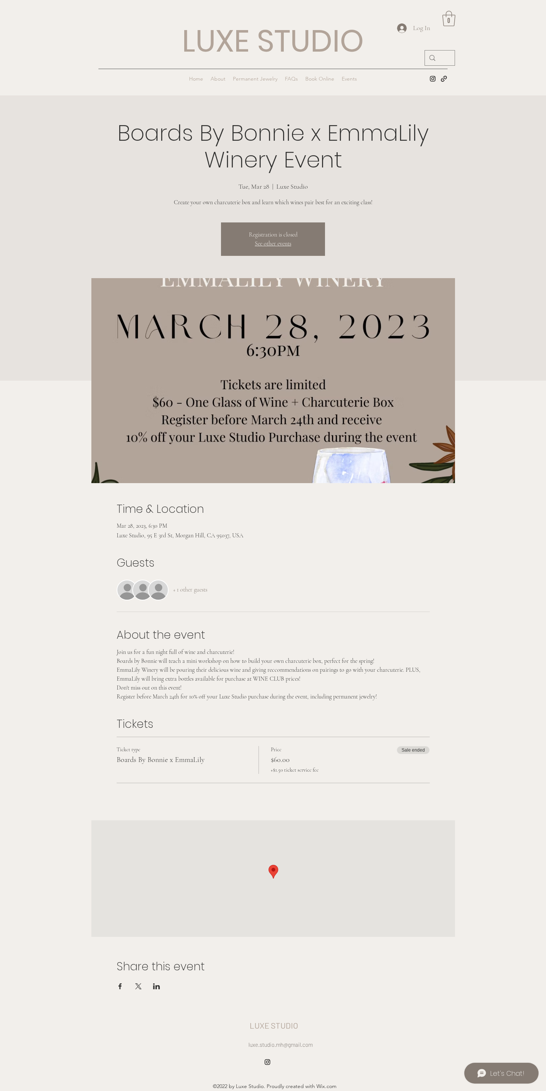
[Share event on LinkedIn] (156, 986)
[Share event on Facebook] (120, 986)
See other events (273, 243)
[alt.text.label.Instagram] (432, 78)
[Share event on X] (138, 986)
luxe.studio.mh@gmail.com (280, 1044)
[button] (448, 18)
